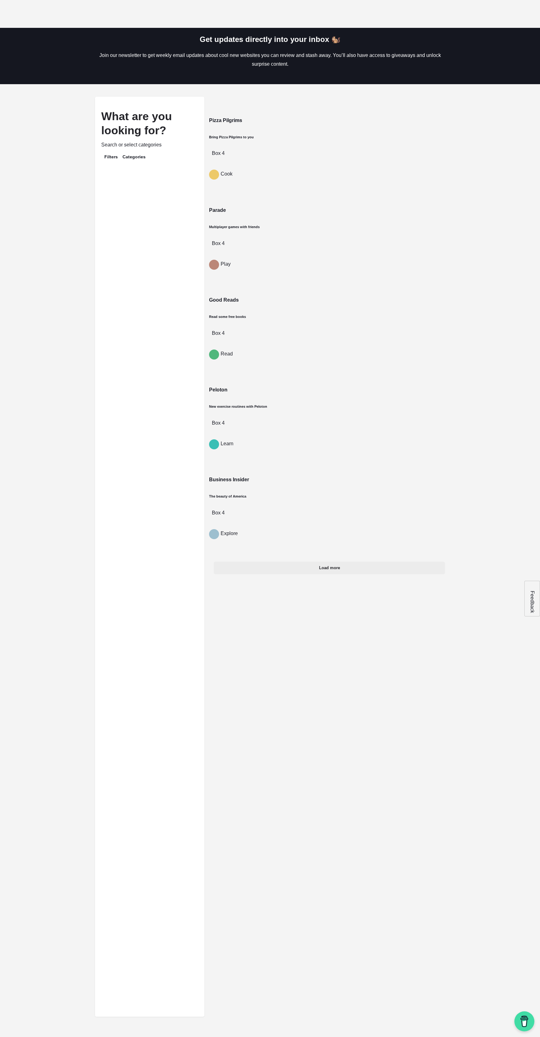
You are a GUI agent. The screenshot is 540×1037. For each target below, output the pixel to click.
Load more (329, 567)
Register (477, 14)
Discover (335, 14)
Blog (393, 14)
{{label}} (112, 301)
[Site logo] (24, 13)
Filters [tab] (111, 156)
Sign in (455, 14)
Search (152, 176)
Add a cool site (512, 14)
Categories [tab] (134, 156)
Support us (420, 14)
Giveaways (366, 14)
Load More (127, 592)
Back (153, 194)
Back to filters (153, 460)
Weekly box (303, 14)
